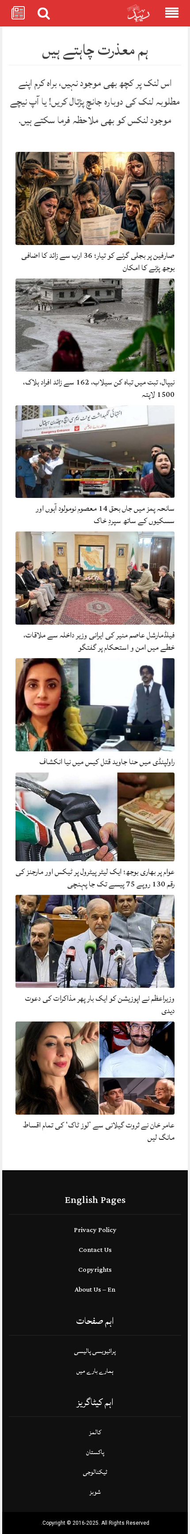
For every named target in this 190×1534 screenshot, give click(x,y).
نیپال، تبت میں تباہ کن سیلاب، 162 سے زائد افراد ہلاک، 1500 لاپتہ (99, 388)
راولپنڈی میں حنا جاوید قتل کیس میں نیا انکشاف (107, 761)
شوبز (95, 1491)
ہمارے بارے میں (95, 1370)
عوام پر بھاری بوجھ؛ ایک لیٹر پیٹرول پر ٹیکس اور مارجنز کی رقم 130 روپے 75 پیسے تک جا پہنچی (95, 878)
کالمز (95, 1432)
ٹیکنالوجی (95, 1472)
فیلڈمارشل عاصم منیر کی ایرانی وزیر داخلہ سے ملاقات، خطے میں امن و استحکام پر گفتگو (99, 641)
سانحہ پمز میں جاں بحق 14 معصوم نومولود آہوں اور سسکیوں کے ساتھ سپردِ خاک (105, 514)
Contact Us (95, 1250)
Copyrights (95, 1269)
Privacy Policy (95, 1230)
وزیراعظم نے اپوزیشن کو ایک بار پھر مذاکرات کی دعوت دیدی (100, 1004)
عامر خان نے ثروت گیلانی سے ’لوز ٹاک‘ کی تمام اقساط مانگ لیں (99, 1131)
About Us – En (95, 1289)
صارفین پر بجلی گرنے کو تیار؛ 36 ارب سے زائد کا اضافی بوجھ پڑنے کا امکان (98, 261)
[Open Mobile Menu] (171, 13)
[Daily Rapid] (138, 13)
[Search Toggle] (43, 13)
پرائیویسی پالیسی (95, 1351)
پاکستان (95, 1452)
